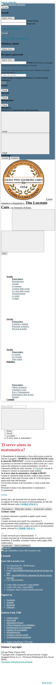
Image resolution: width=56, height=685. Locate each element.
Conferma (14, 158)
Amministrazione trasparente (19, 637)
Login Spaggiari (22, 73)
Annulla (5, 158)
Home (9, 431)
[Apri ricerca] (33, 220)
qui (38, 468)
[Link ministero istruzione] (13, 5)
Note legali (11, 620)
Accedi (5, 7)
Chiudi (4, 90)
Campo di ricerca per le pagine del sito (17, 404)
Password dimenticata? (11, 28)
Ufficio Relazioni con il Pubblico (21, 625)
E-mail (29, 62)
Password (31, 24)
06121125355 (16, 568)
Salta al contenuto (8, 2)
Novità (9, 433)
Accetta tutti (42, 509)
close (4, 254)
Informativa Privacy (15, 623)
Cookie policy (13, 618)
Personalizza (7, 509)
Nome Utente (32, 21)
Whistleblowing (13, 632)
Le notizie (11, 435)
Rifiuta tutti (23, 509)
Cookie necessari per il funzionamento (17, 535)
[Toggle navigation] (22, 241)
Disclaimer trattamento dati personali (16, 662)
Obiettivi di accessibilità (17, 630)
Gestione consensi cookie (17, 635)
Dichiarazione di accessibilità (19, 627)
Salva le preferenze (22, 546)
